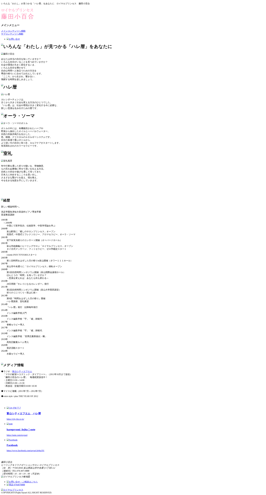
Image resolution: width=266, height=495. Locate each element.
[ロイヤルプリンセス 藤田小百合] (17, 17)
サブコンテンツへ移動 (12, 34)
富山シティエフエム (22, 371)
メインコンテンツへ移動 (13, 31)
